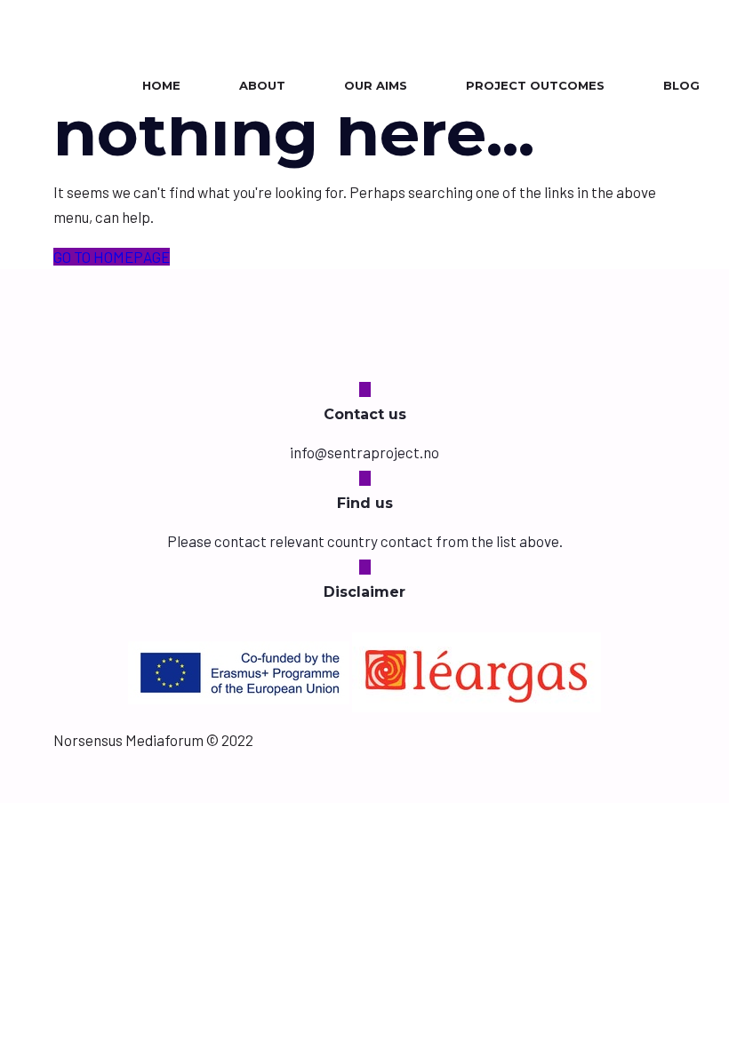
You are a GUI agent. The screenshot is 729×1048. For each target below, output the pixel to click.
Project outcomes (535, 85)
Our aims (375, 85)
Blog (681, 85)
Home (161, 85)
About (262, 85)
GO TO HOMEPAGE (111, 257)
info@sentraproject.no (364, 452)
